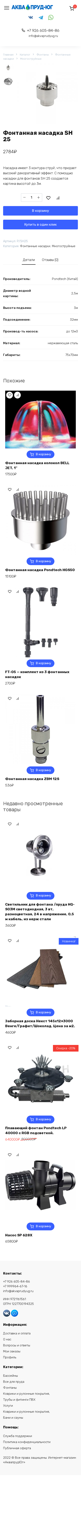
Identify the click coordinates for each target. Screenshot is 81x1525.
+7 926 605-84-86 (43, 33)
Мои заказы (11, 1351)
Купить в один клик (40, 224)
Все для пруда (13, 1382)
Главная (8, 54)
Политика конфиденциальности (26, 1442)
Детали (29, 260)
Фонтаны (43, 54)
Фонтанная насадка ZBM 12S (32, 779)
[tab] (29, 260)
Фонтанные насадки (35, 246)
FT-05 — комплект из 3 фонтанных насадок (37, 674)
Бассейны (10, 1376)
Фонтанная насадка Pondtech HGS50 (40, 570)
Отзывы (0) (50, 260)
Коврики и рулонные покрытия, (26, 1394)
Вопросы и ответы (16, 1345)
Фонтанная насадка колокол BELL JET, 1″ (37, 465)
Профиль (9, 1357)
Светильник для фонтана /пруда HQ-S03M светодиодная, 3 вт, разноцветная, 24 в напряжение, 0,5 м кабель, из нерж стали (40, 911)
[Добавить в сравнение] (58, 197)
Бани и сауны (13, 1417)
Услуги (8, 1406)
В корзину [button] (43, 454)
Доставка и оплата (17, 1333)
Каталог (25, 54)
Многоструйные (31, 58)
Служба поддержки (17, 1436)
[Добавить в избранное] (48, 197)
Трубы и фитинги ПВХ (19, 1400)
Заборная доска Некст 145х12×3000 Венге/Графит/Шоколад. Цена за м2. (40, 1023)
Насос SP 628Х (18, 1235)
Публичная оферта (17, 1448)
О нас (7, 1339)
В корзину (40, 211)
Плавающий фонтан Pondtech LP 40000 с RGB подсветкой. (35, 1130)
